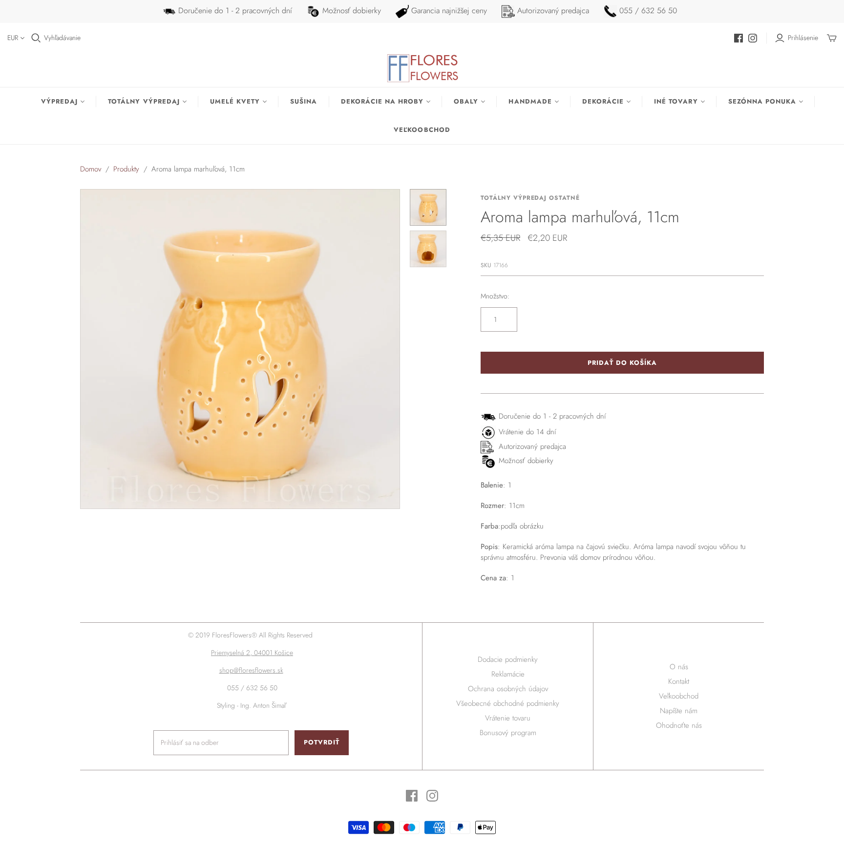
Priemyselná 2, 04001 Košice (252, 652)
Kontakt (678, 681)
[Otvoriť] (36, 38)
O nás (679, 666)
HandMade (529, 101)
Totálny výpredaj (144, 101)
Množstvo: (495, 296)
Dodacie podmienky (508, 659)
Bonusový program (508, 732)
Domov (90, 169)
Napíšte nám (678, 710)
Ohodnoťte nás (679, 725)
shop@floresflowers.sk (251, 670)
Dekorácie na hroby (382, 101)
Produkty (126, 169)
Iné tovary (675, 101)
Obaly (466, 101)
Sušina (303, 101)
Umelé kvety (235, 101)
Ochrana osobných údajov (508, 688)
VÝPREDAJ (59, 101)
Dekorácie (603, 101)
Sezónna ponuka (762, 101)
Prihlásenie (803, 37)
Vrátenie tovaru (507, 718)
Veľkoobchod (422, 129)
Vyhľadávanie (62, 37)
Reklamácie (508, 674)
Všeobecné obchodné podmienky (507, 703)
